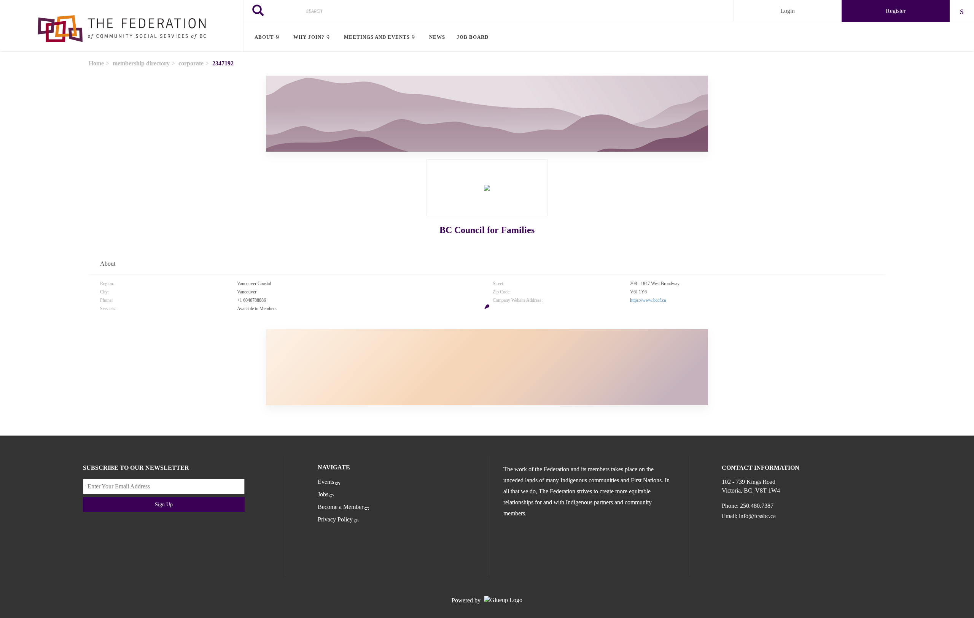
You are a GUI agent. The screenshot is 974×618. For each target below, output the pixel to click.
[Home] (121, 26)
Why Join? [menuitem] (309, 37)
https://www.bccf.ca (648, 300)
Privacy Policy (335, 519)
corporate (191, 63)
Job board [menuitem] (473, 37)
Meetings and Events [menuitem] (377, 37)
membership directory (141, 63)
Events (326, 482)
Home (96, 63)
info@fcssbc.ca (757, 516)
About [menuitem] (264, 37)
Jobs (323, 494)
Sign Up (164, 504)
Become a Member (340, 507)
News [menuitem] (437, 37)
